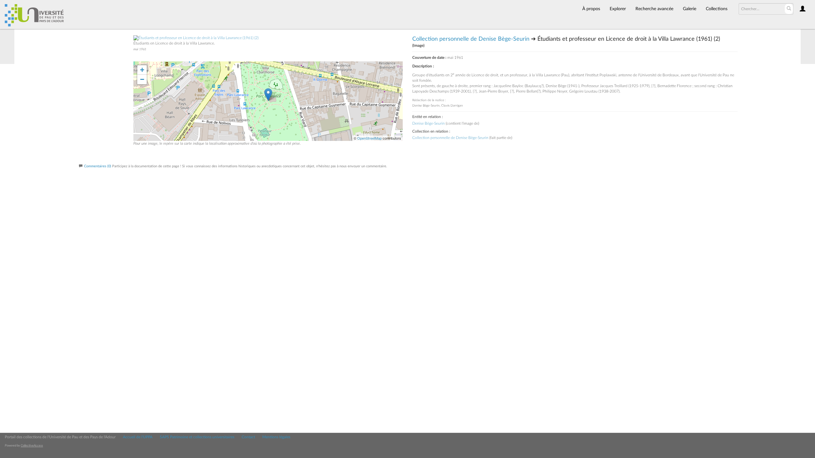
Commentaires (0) (97, 166)
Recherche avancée (654, 9)
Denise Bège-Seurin (428, 123)
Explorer (618, 9)
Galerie (689, 9)
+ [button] (142, 70)
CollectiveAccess (32, 445)
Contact (248, 437)
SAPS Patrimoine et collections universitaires (197, 437)
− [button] (142, 79)
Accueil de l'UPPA (137, 437)
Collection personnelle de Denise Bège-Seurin (470, 39)
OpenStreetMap (369, 138)
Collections (716, 9)
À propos (591, 9)
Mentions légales (276, 437)
